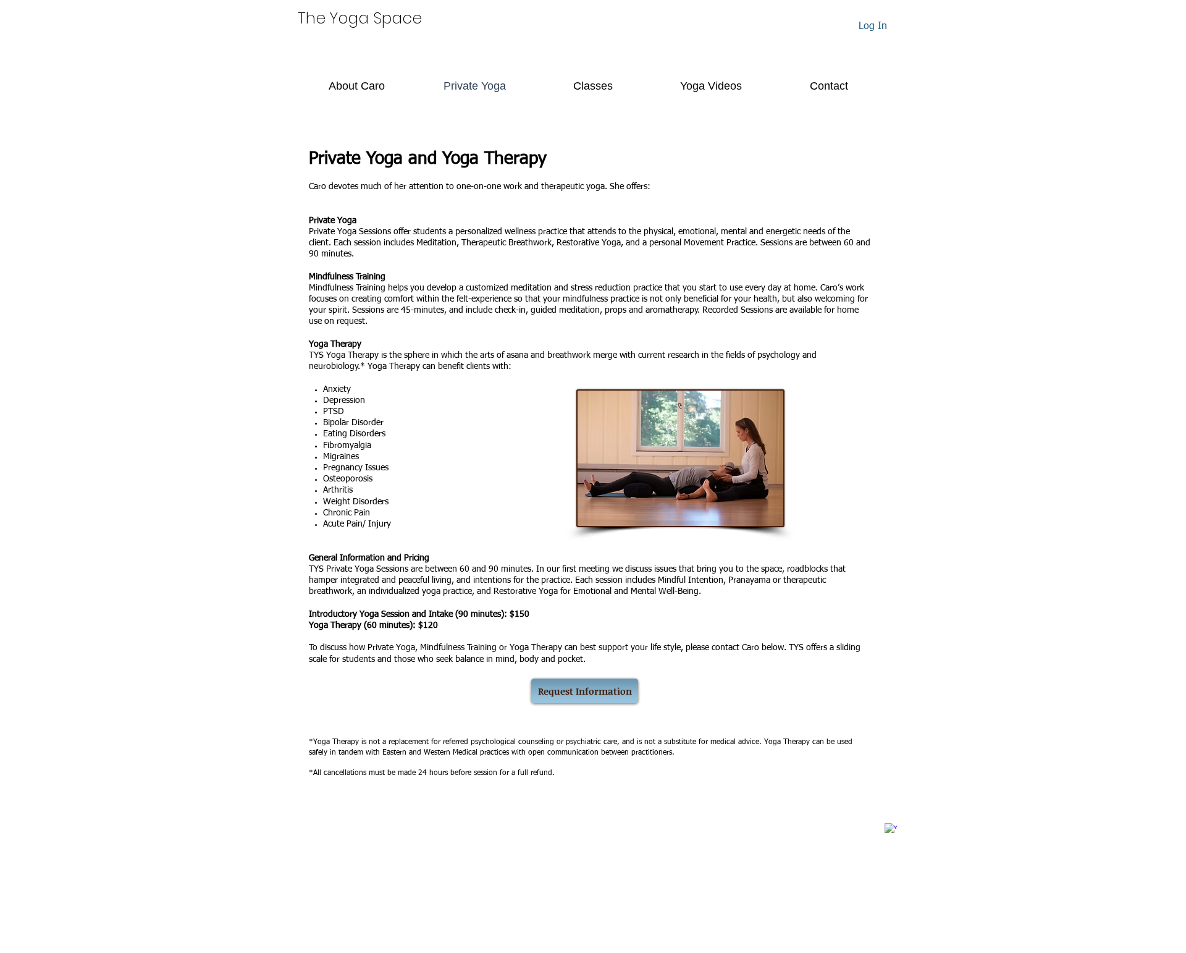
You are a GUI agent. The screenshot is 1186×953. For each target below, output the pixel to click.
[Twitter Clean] (873, 822)
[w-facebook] (891, 829)
